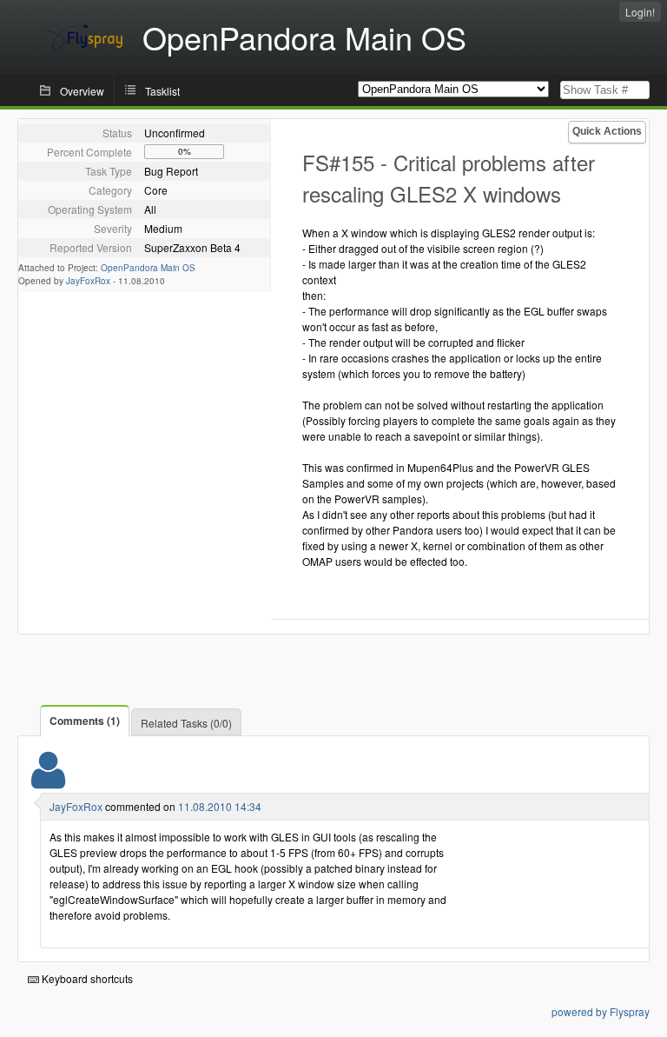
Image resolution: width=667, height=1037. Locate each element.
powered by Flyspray (600, 1011)
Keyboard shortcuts (86, 978)
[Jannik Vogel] (48, 781)
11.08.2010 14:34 (219, 806)
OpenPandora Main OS (148, 268)
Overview (82, 90)
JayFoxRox (88, 281)
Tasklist (162, 90)
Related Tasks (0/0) (186, 722)
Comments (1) (85, 720)
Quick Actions (607, 131)
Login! (640, 11)
